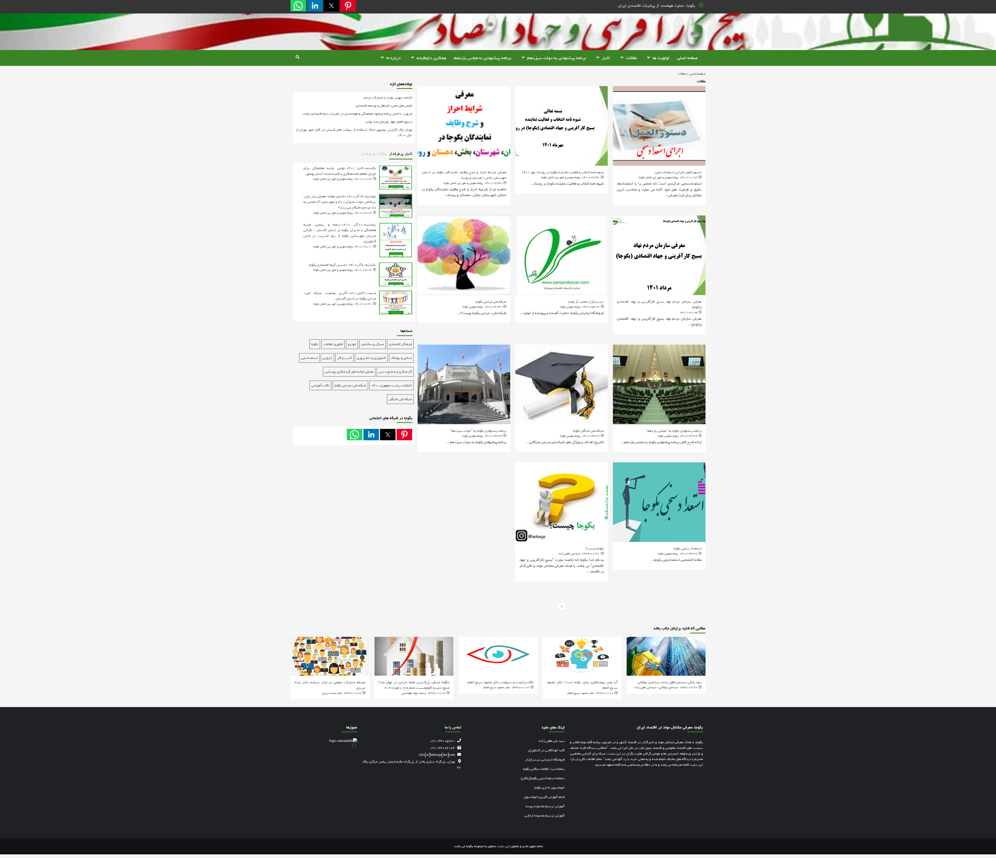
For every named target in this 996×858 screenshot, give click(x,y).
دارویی (327, 358)
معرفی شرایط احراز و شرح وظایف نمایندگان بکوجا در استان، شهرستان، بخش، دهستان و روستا (463, 175)
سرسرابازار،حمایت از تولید (586, 301)
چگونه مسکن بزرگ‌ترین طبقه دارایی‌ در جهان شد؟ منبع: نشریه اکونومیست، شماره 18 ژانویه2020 (413, 685)
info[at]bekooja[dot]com (437, 755)
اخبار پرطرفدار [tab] (400, 154)
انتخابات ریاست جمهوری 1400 (391, 385)
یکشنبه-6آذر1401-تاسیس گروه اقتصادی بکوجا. (342, 265)
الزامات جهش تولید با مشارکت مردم (388, 97)
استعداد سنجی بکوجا (688, 548)
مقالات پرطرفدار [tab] (373, 154)
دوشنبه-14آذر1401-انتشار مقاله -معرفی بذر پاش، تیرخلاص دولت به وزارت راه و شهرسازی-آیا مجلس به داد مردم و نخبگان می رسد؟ (339, 201)
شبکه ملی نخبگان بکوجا (588, 431)
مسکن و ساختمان (372, 344)
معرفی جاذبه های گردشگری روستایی (349, 371)
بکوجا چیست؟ (594, 548)
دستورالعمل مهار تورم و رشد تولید (388, 121)
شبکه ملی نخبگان (400, 399)
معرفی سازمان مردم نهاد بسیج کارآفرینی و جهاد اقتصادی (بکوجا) (659, 304)
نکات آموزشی (320, 385)
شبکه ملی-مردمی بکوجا (350, 385)
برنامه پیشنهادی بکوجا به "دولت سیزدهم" (478, 431)
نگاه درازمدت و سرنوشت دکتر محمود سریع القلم (501, 682)
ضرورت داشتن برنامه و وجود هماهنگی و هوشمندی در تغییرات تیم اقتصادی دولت (357, 113)
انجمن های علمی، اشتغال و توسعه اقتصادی (384, 105)
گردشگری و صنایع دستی (395, 371)
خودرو (352, 344)
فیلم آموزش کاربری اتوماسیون (544, 797)
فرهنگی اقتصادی (400, 344)
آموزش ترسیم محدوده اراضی (544, 815)
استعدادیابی (309, 358)
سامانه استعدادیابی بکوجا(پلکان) (543, 778)
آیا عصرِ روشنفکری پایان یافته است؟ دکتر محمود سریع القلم (582, 685)
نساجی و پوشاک (401, 358)
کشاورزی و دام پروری (371, 358)
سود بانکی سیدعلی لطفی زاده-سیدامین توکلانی (670, 682)
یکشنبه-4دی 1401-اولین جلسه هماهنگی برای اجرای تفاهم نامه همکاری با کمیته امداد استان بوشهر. (339, 171)
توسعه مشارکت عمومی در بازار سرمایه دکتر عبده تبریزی (329, 685)
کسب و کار (344, 358)
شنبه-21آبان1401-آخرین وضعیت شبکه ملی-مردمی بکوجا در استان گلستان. (339, 296)
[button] (348, 5)
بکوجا (314, 344)
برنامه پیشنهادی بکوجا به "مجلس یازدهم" (674, 431)
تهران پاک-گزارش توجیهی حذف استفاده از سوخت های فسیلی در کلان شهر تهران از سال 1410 (354, 132)
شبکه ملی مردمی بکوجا (491, 301)
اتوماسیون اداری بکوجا (549, 787)
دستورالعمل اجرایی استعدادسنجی (678, 172)
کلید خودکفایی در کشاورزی (546, 750)
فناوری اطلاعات (333, 344)
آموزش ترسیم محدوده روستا (545, 806)
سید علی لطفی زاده (552, 741)
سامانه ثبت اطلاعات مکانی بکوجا (544, 769)
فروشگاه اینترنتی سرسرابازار (545, 759)
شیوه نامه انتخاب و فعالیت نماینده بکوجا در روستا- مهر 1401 (563, 172)
